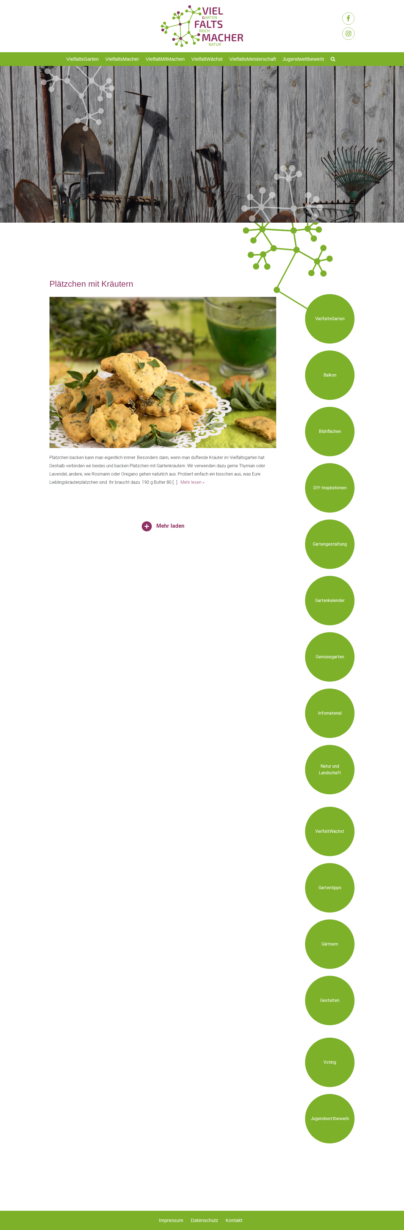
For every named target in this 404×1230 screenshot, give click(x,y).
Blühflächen (330, 431)
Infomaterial (330, 713)
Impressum (171, 1220)
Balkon (329, 375)
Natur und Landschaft (330, 769)
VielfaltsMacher (122, 59)
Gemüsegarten (330, 656)
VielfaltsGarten (82, 59)
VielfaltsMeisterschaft (252, 59)
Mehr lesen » (192, 482)
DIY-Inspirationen (330, 487)
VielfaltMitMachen (165, 59)
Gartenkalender (330, 600)
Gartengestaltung (330, 544)
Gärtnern (330, 944)
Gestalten (329, 1000)
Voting (329, 1062)
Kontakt (234, 1220)
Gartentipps (330, 887)
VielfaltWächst (207, 59)
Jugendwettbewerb (303, 59)
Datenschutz (204, 1220)
